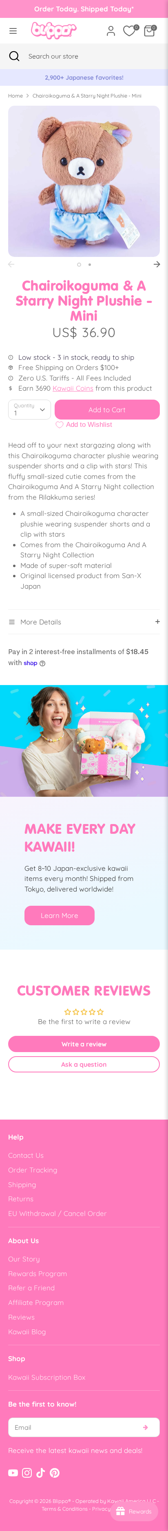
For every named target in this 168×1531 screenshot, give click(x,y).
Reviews (21, 1317)
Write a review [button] (84, 1044)
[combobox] (63, 56)
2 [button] (89, 264)
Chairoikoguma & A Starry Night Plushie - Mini (87, 95)
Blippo (60, 1501)
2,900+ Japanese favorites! (84, 77)
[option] (84, 77)
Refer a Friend (31, 1287)
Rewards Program (37, 1273)
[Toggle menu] (13, 30)
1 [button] (79, 265)
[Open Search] (14, 56)
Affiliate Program (36, 1302)
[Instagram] (27, 1473)
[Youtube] (13, 1473)
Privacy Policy (109, 1508)
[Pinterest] (55, 1473)
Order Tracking (32, 1170)
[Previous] (11, 264)
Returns (20, 1198)
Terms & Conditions (65, 1508)
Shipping (22, 1184)
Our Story (24, 1259)
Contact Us (26, 1155)
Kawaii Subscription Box (46, 1377)
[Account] (111, 28)
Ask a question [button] (84, 1064)
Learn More (59, 915)
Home (15, 95)
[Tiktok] (41, 1473)
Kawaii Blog (27, 1331)
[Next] (157, 264)
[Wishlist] (129, 31)
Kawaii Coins (73, 388)
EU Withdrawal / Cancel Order (57, 1213)
